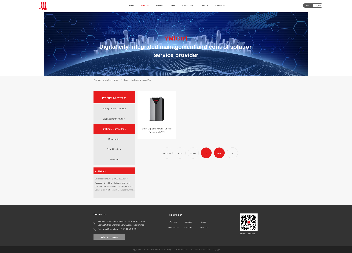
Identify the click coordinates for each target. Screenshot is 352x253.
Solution (159, 5)
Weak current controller (114, 119)
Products (145, 5)
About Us (204, 5)
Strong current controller (114, 108)
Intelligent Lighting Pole (114, 129)
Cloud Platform (114, 149)
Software (114, 159)
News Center (187, 5)
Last (232, 153)
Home (131, 5)
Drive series (114, 139)
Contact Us (220, 5)
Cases (172, 5)
